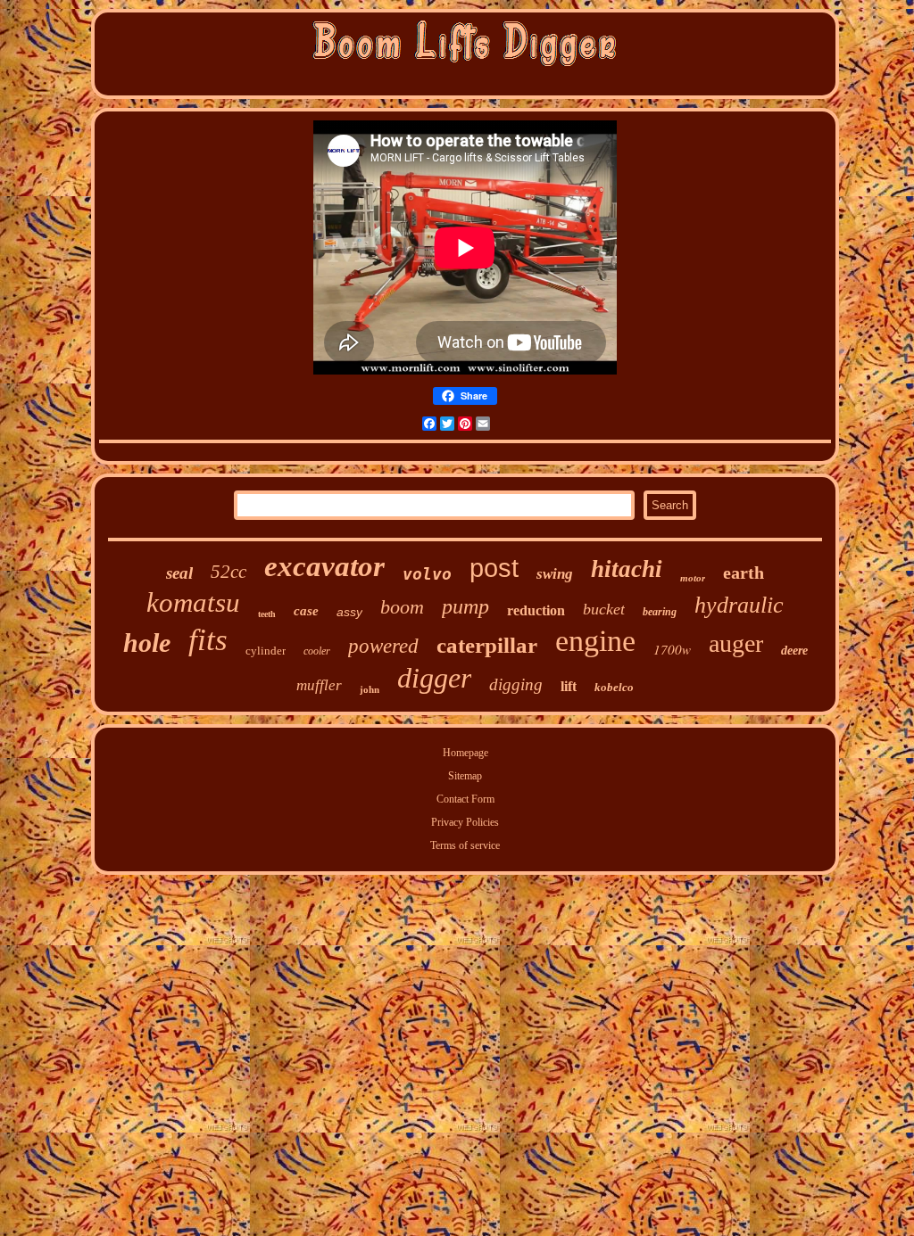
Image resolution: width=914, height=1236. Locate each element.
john (369, 689)
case (306, 611)
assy (349, 612)
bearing (660, 612)
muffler (319, 685)
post (494, 568)
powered (383, 646)
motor (692, 578)
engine (595, 640)
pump (465, 606)
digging (516, 684)
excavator (324, 566)
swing (554, 573)
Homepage (465, 752)
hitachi (626, 569)
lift (569, 686)
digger (434, 678)
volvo (427, 573)
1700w (672, 649)
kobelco (614, 687)
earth (743, 572)
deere (794, 650)
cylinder (265, 650)
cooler (316, 651)
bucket (604, 609)
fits (208, 639)
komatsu (193, 602)
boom (402, 607)
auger (736, 643)
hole (146, 642)
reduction (536, 610)
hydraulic (739, 605)
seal (179, 573)
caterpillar (486, 645)
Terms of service (465, 845)
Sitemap (465, 776)
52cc (228, 571)
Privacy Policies (465, 822)
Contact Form (465, 799)
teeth (267, 614)
